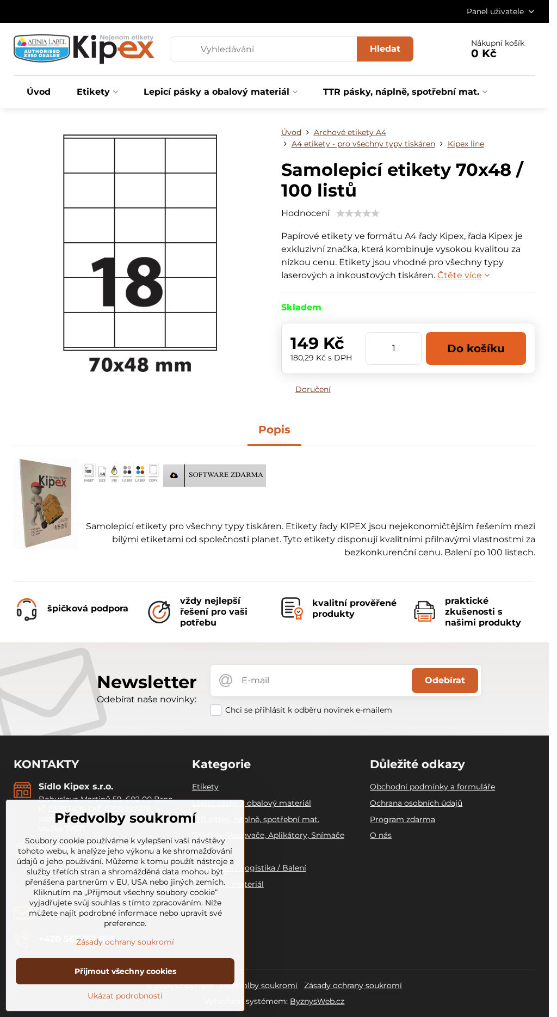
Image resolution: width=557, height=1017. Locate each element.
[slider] (358, 213)
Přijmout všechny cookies (125, 971)
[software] (214, 484)
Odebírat (445, 680)
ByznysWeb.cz (317, 1001)
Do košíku (476, 348)
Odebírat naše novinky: (146, 699)
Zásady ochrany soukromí (353, 985)
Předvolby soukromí (259, 985)
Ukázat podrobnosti (125, 996)
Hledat (385, 49)
